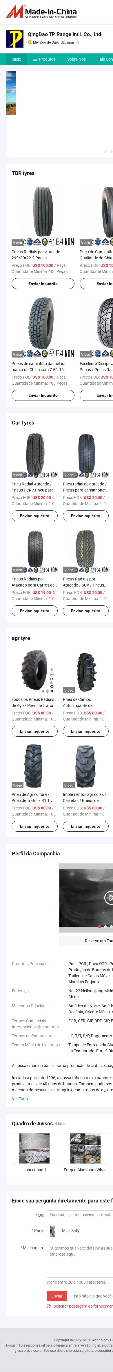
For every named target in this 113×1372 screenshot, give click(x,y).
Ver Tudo (20, 1098)
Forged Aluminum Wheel (85, 1169)
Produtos (47, 59)
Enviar (57, 1296)
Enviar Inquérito (43, 283)
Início (16, 59)
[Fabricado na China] (42, 11)
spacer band (34, 1169)
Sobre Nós (76, 59)
